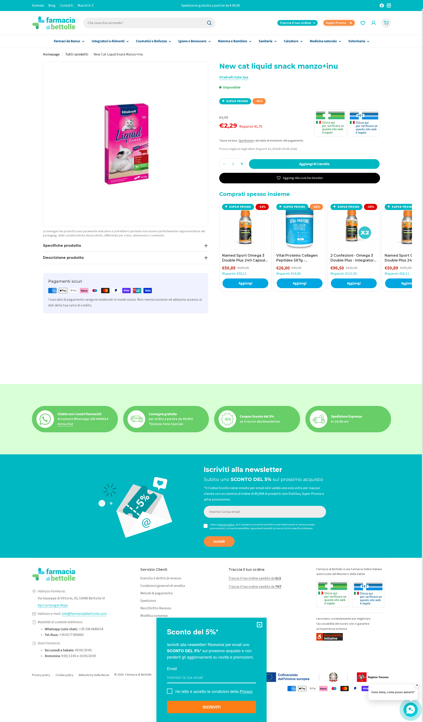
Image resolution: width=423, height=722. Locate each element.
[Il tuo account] (373, 23)
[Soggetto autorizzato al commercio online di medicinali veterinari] (368, 593)
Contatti (66, 5)
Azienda (38, 5)
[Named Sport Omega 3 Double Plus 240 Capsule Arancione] (245, 227)
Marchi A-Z (86, 5)
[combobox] (149, 23)
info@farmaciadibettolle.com (84, 613)
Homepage (51, 54)
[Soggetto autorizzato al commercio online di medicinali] (332, 593)
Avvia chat (65, 424)
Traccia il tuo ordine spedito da (254, 578)
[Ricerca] (209, 23)
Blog (52, 5)
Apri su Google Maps (53, 605)
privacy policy (226, 525)
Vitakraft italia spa (233, 77)
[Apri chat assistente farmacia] (411, 710)
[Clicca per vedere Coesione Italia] (303, 677)
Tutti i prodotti (76, 54)
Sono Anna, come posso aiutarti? (393, 692)
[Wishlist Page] (362, 23)
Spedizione (246, 140)
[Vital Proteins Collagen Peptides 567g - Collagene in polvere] (299, 227)
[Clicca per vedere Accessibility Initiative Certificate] (329, 636)
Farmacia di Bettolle (138, 674)
